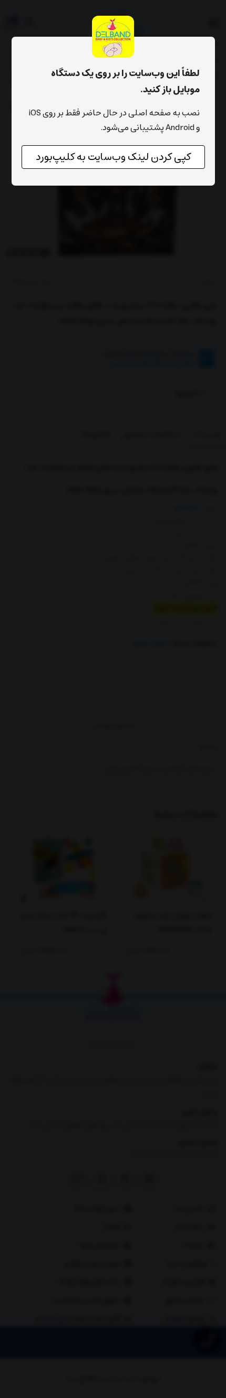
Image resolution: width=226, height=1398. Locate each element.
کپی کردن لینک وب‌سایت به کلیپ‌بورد (113, 157)
